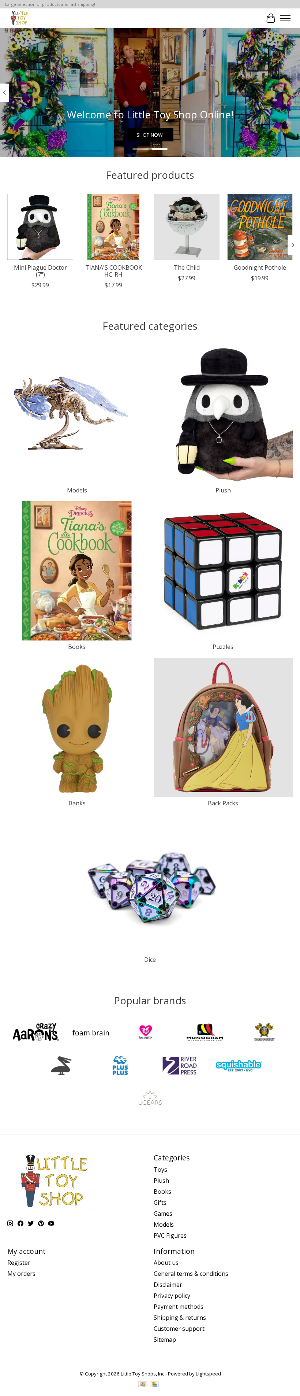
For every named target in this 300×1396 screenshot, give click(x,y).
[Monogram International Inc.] (204, 1033)
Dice (150, 960)
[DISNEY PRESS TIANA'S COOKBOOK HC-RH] (113, 227)
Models (77, 490)
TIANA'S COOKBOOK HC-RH (113, 270)
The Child (187, 267)
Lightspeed (208, 1373)
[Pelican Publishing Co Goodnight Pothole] (260, 227)
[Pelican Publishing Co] (61, 1066)
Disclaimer (168, 1285)
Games (163, 1214)
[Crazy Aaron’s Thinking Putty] (35, 1033)
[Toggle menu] (285, 18)
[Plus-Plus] (120, 1066)
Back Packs (223, 803)
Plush (223, 490)
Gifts (160, 1203)
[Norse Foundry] (264, 1033)
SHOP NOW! (150, 135)
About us (166, 1263)
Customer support (179, 1329)
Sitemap (165, 1340)
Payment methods (178, 1307)
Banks (77, 803)
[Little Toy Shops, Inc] (19, 18)
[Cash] (142, 1385)
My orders (21, 1274)
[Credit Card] (154, 1385)
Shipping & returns (180, 1318)
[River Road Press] (179, 1066)
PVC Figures (170, 1235)
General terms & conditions (191, 1274)
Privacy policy (172, 1296)
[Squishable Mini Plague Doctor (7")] (40, 227)
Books (77, 647)
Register (18, 1263)
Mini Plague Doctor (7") (40, 270)
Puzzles (223, 647)
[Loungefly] (145, 1033)
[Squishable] (238, 1066)
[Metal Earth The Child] (187, 227)
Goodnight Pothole (260, 267)
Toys (160, 1170)
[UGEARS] (150, 1100)
